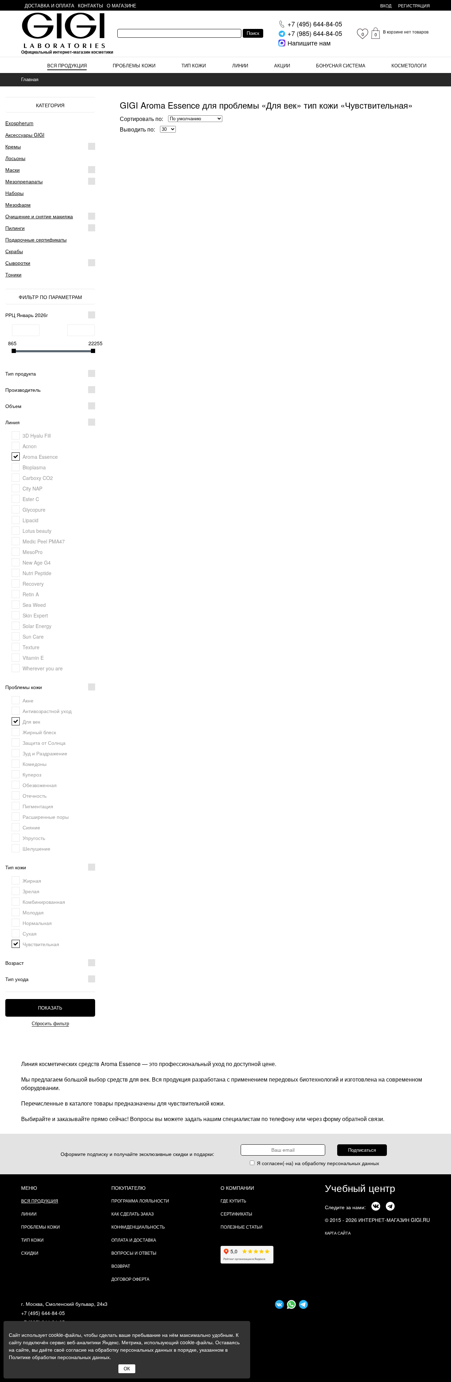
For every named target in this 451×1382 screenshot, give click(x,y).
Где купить (233, 1201)
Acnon (30, 446)
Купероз (32, 774)
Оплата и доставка (133, 1240)
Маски (12, 169)
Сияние (31, 827)
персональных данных (353, 1163)
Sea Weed (34, 604)
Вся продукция (67, 65)
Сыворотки (17, 262)
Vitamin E (33, 657)
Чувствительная (41, 944)
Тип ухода (17, 978)
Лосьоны (15, 158)
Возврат (120, 1266)
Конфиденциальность (138, 1227)
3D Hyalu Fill (37, 435)
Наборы (14, 192)
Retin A (31, 594)
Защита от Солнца (44, 742)
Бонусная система (340, 65)
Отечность (35, 795)
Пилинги (15, 227)
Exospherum (19, 123)
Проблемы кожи (134, 65)
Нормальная (37, 922)
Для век (31, 721)
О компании (237, 1187)
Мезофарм (18, 204)
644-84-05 (315, 23)
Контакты (90, 5)
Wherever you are (43, 668)
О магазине (121, 5)
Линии (240, 65)
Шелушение (36, 848)
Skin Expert (35, 615)
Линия (12, 422)
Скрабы (14, 251)
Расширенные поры (46, 816)
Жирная (32, 880)
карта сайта (338, 1233)
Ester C (31, 499)
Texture (31, 647)
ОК (127, 1368)
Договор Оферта (130, 1279)
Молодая (33, 912)
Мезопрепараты (24, 181)
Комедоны (35, 763)
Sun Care (33, 636)
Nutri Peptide (37, 573)
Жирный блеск (39, 732)
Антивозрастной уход (47, 710)
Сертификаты (236, 1214)
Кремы (13, 146)
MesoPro (33, 551)
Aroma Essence (40, 456)
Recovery (33, 583)
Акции (282, 65)
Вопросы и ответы (133, 1253)
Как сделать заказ (132, 1214)
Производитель (23, 389)
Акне (28, 700)
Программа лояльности (140, 1201)
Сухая (30, 933)
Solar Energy (37, 625)
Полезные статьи (241, 1227)
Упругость (34, 837)
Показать (50, 1008)
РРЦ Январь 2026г (26, 314)
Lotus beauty (37, 530)
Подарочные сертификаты (36, 239)
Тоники (13, 274)
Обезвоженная (40, 785)
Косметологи (408, 65)
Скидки (29, 1253)
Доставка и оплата (49, 5)
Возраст (14, 962)
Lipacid (30, 520)
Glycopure (34, 509)
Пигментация (38, 806)
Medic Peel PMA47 (44, 541)
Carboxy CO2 (38, 477)
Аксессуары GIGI (24, 134)
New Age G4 (37, 562)
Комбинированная (44, 901)
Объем (13, 405)
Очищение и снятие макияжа (39, 216)
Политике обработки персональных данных (59, 1356)
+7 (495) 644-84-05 (43, 1312)
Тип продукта (20, 373)
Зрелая (31, 891)
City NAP (32, 488)
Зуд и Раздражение (45, 753)
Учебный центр (360, 1187)
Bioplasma (34, 467)
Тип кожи (193, 65)
